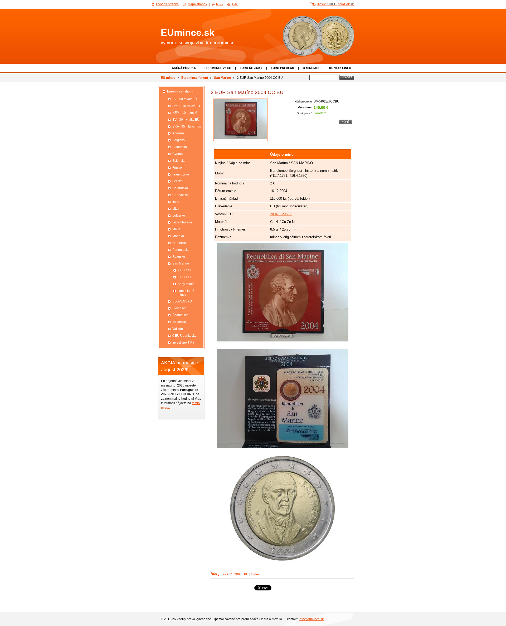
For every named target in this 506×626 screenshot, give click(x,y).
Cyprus (177, 154)
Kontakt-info (340, 68)
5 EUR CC (185, 277)
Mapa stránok (197, 4)
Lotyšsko (178, 215)
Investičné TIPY (183, 342)
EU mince (168, 78)
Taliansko (179, 322)
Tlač (235, 4)
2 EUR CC (185, 270)
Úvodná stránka (167, 4)
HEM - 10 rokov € (184, 113)
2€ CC (227, 574)
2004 (238, 574)
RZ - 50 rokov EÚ (184, 99)
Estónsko (179, 161)
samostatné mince (186, 292)
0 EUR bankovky (184, 336)
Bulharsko (179, 147)
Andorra (178, 133)
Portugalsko (180, 250)
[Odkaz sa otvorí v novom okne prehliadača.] (240, 120)
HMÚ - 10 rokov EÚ (186, 106)
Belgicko (178, 140)
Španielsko (180, 315)
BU (246, 574)
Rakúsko (178, 256)
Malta (176, 229)
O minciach (311, 68)
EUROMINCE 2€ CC (218, 68)
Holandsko (180, 188)
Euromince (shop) (194, 78)
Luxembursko (182, 222)
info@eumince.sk (311, 619)
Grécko (177, 181)
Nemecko (179, 243)
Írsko (175, 202)
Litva (175, 209)
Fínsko (177, 167)
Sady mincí (185, 284)
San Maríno (222, 78)
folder (255, 574)
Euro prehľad (282, 68)
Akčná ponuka (184, 68)
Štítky (215, 574)
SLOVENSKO (182, 301)
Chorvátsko (180, 195)
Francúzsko (180, 174)
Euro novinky (251, 68)
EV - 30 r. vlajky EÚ (186, 119)
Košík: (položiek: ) (335, 4)
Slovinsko (179, 308)
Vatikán (177, 329)
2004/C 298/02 (281, 214)
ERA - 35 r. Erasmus (186, 126)
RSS (219, 4)
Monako (178, 236)
